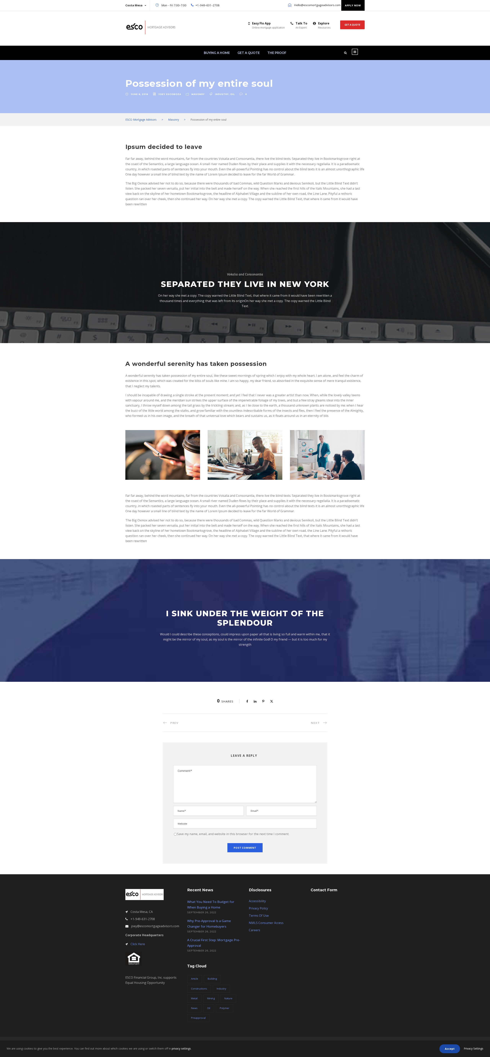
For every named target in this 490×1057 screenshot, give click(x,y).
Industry (222, 94)
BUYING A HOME (217, 53)
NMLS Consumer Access (266, 923)
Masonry (198, 94)
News (194, 1008)
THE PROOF (276, 53)
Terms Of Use (259, 915)
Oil (232, 94)
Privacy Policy (258, 908)
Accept (450, 1049)
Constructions (199, 988)
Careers (254, 930)
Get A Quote (352, 24)
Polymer (224, 1008)
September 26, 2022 (201, 912)
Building (212, 978)
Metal (194, 998)
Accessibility (257, 901)
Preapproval (198, 1018)
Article (194, 978)
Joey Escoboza (169, 94)
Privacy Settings (473, 1048)
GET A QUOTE (249, 53)
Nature (228, 998)
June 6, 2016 (139, 94)
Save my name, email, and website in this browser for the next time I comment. (233, 834)
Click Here (138, 944)
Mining (211, 998)
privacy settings (181, 1048)
